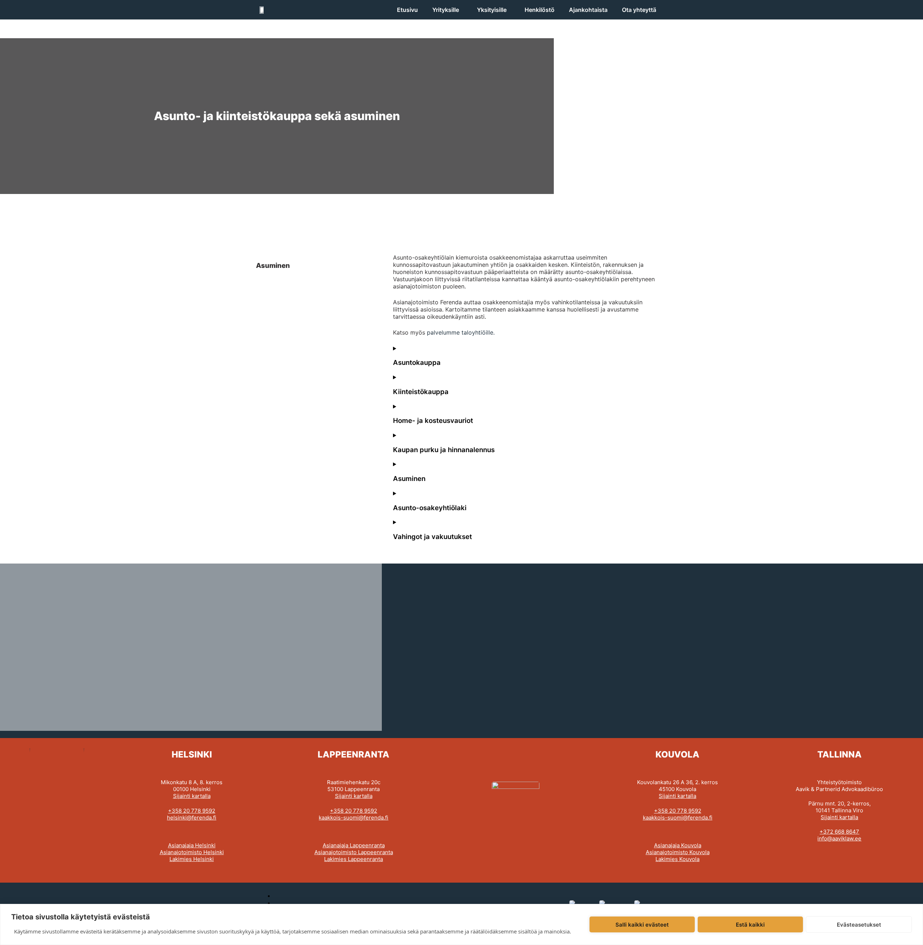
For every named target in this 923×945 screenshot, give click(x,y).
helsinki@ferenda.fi (191, 817)
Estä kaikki (750, 924)
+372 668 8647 (839, 831)
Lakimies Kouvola (677, 859)
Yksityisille (492, 9)
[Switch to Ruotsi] (646, 903)
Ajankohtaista (588, 9)
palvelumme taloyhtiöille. (461, 332)
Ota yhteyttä (639, 9)
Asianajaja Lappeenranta (354, 845)
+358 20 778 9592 (191, 810)
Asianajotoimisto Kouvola (678, 852)
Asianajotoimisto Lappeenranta (353, 852)
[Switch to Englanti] (613, 903)
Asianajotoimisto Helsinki (192, 852)
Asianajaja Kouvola (677, 845)
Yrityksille (445, 9)
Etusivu (407, 9)
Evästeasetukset (859, 924)
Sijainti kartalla (192, 795)
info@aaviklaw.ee (839, 838)
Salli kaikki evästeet (642, 924)
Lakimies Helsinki (191, 859)
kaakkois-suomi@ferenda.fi (353, 817)
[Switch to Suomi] (581, 903)
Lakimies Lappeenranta (353, 859)
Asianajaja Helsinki (192, 845)
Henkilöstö (540, 9)
